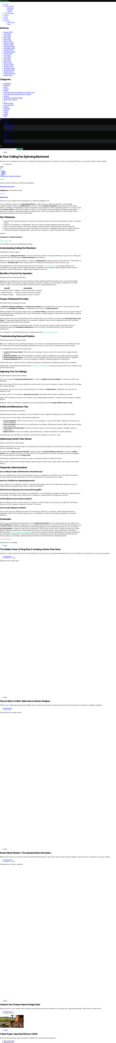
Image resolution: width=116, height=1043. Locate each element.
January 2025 (8, 66)
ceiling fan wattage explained (20, 532)
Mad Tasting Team (9, 1041)
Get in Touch (11, 22)
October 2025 (8, 50)
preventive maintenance (40, 366)
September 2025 (9, 52)
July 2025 (7, 55)
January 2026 (8, 45)
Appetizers (10, 8)
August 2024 (8, 75)
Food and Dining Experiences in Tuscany (17, 94)
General (6, 96)
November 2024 (9, 70)
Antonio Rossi (8, 556)
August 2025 (8, 54)
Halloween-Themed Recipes (13, 98)
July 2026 (7, 34)
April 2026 (7, 39)
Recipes (6, 15)
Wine (5, 116)
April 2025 (7, 61)
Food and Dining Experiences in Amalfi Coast (19, 92)
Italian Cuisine (9, 6)
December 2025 (9, 46)
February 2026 (9, 43)
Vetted (6, 4)
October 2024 (8, 72)
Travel (6, 112)
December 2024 (9, 68)
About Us (7, 20)
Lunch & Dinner (9, 13)
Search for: (3, 147)
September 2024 (9, 73)
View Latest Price (6, 241)
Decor (6, 17)
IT (4, 101)
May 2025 (7, 59)
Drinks (6, 90)
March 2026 (8, 41)
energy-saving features (50, 332)
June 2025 (7, 57)
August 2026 (8, 32)
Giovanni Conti (4, 197)
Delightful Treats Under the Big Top (7, 186)
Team (9, 24)
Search (20, 149)
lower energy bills (50, 266)
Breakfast (10, 9)
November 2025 (9, 48)
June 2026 (7, 36)
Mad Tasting (4, 1)
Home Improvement (10, 100)
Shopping (7, 109)
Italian (6, 18)
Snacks (6, 110)
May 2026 (7, 37)
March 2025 (8, 63)
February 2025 (9, 64)
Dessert (9, 11)
